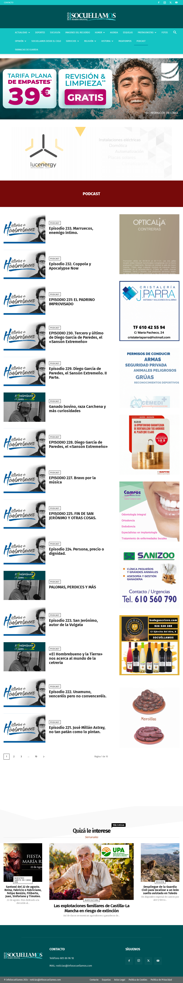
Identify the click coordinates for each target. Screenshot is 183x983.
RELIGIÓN (88, 41)
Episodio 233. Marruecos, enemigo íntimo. (71, 230)
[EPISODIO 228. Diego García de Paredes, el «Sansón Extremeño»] (24, 443)
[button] (174, 32)
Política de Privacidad (161, 980)
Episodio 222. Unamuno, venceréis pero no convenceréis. (77, 693)
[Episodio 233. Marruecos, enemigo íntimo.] (24, 228)
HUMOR (98, 32)
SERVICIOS (71, 41)
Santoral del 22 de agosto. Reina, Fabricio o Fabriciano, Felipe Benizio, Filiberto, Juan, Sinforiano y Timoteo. (22, 891)
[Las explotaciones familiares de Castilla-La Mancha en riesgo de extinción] (91, 871)
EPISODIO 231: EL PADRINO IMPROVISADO (72, 301)
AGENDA (114, 32)
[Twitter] (170, 2)
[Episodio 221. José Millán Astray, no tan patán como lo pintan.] (24, 728)
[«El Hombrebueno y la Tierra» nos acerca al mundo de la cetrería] (24, 656)
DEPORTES (40, 32)
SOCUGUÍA (55, 32)
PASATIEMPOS (125, 41)
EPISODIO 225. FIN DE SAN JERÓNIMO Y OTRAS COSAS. (72, 515)
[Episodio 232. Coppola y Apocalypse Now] (24, 264)
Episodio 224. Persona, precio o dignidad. (76, 551)
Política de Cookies (138, 980)
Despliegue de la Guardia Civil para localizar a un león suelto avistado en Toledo (160, 890)
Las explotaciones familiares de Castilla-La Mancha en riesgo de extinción (91, 908)
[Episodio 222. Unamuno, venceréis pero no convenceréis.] (24, 692)
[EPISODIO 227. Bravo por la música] (24, 478)
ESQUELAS (128, 32)
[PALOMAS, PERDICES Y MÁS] (24, 585)
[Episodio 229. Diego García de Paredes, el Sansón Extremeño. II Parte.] (24, 371)
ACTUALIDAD (21, 32)
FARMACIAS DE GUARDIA (26, 49)
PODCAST (141, 41)
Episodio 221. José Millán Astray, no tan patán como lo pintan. (77, 729)
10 (36, 756)
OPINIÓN (19, 41)
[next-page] (44, 757)
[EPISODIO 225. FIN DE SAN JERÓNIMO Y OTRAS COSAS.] (24, 514)
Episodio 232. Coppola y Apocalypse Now (70, 266)
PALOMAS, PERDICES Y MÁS (72, 587)
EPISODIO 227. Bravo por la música (72, 480)
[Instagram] (164, 2)
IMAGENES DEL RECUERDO (77, 32)
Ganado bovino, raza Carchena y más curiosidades (77, 408)
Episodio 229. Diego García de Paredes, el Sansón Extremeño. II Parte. (78, 373)
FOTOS (165, 32)
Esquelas (106, 980)
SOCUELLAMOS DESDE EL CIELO (46, 41)
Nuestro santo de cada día (22, 880)
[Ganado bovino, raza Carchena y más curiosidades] (24, 407)
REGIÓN (160, 882)
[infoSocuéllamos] (91, 17)
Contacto (94, 980)
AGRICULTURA (91, 900)
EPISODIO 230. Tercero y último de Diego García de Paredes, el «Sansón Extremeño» (76, 337)
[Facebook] (158, 2)
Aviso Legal (119, 980)
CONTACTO (8, 2)
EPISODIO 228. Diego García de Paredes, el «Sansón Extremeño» (78, 444)
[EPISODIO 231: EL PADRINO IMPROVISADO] (24, 300)
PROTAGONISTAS (146, 32)
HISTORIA (105, 41)
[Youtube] (176, 2)
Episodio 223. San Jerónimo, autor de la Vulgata (73, 622)
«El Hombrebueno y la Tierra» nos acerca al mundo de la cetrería (75, 658)
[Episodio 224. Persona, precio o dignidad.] (24, 549)
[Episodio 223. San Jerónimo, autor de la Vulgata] (24, 621)
